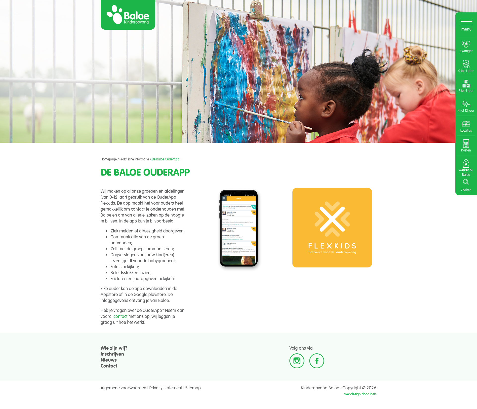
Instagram (296, 360)
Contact (109, 366)
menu (466, 29)
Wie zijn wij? (114, 348)
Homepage (109, 159)
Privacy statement (165, 388)
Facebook (316, 360)
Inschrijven (112, 354)
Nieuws (109, 360)
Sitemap (193, 388)
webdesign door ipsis (360, 394)
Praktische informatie (134, 159)
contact (120, 316)
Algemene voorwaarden (123, 388)
